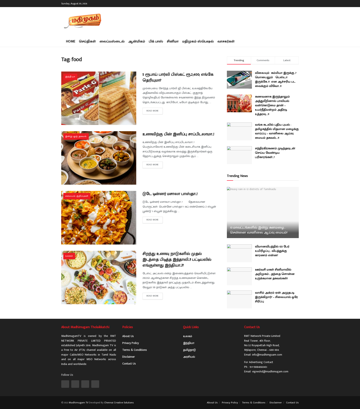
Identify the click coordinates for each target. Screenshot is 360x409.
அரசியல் (189, 356)
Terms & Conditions (134, 349)
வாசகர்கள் (226, 41)
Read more (152, 111)
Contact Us (129, 363)
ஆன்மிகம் (136, 41)
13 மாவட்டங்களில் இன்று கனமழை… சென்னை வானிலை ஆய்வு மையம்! (259, 230)
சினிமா (173, 41)
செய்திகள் (87, 41)
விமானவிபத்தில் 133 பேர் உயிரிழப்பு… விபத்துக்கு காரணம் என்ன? (272, 251)
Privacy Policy (130, 343)
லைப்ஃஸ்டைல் (112, 41)
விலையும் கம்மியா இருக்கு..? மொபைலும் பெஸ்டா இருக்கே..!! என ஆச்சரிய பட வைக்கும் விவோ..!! (275, 79)
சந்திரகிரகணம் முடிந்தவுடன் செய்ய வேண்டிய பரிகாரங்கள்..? (275, 153)
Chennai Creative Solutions (119, 402)
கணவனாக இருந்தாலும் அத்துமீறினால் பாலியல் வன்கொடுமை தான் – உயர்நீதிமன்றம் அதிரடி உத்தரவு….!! (272, 105)
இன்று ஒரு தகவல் (76, 136)
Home (70, 41)
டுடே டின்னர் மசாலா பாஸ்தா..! (170, 193)
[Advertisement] (223, 20)
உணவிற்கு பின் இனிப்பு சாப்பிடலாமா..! (178, 134)
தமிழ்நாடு (189, 349)
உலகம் (69, 256)
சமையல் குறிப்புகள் (76, 196)
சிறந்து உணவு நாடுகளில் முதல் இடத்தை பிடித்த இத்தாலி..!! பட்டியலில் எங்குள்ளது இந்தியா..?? (176, 259)
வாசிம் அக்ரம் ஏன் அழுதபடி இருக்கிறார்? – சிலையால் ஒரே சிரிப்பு (276, 297)
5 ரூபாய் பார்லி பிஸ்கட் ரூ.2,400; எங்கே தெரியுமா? (177, 77)
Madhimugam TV (78, 402)
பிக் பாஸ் (156, 41)
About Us (128, 336)
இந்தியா (70, 77)
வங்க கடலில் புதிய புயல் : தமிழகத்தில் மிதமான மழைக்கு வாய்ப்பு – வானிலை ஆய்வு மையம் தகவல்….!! (277, 131)
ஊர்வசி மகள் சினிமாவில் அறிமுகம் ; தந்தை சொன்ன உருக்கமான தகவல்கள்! (275, 274)
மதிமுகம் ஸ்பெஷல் (198, 41)
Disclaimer (128, 356)
